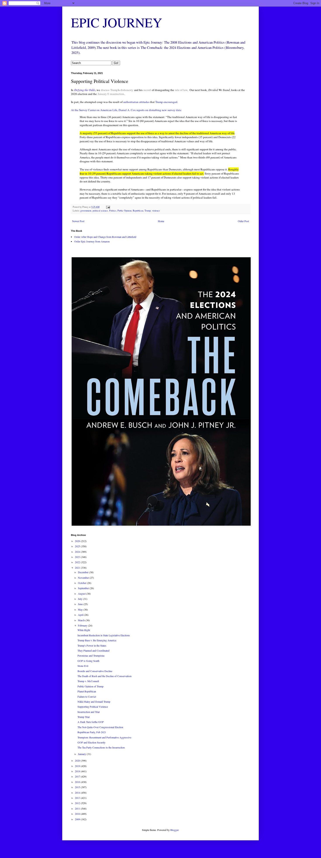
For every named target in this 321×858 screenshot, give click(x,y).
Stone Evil (83, 666)
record (147, 90)
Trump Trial (84, 717)
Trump (114, 90)
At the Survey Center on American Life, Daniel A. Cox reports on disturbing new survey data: (126, 110)
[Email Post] (108, 206)
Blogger (174, 830)
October (82, 583)
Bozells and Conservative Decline (95, 671)
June (80, 604)
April (81, 614)
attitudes (144, 102)
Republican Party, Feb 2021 (92, 732)
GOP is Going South (88, 660)
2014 (78, 792)
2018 (78, 771)
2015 (78, 787)
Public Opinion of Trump (91, 686)
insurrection (117, 94)
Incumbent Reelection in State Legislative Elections (104, 635)
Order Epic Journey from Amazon (92, 241)
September (84, 588)
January (82, 754)
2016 (78, 782)
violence (156, 210)
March (81, 620)
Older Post (243, 221)
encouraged (170, 102)
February (83, 625)
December (83, 572)
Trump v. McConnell (88, 681)
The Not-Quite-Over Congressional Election (100, 727)
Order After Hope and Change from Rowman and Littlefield (105, 237)
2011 (78, 808)
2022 (78, 562)
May (80, 609)
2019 (78, 766)
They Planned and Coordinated (93, 650)
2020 (78, 760)
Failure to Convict (87, 696)
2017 (78, 776)
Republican (138, 210)
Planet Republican (87, 691)
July (80, 599)
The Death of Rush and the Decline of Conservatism (104, 676)
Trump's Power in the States (92, 645)
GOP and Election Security (91, 742)
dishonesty (126, 90)
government (85, 210)
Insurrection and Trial (89, 712)
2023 (78, 557)
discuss (105, 90)
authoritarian (130, 102)
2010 (78, 813)
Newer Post (78, 221)
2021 (78, 567)
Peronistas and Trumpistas (91, 655)
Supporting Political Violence (93, 706)
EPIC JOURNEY (116, 22)
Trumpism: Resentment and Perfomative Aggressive (104, 737)
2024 (78, 551)
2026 (78, 541)
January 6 (103, 94)
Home (161, 221)
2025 (78, 546)
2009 (78, 819)
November (84, 577)
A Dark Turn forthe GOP (91, 722)
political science (100, 210)
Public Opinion (124, 210)
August (82, 593)
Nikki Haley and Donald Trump (94, 701)
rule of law (181, 90)
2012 (78, 803)
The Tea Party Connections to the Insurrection (101, 747)
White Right (84, 630)
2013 (78, 798)
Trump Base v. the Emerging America (97, 640)
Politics (112, 210)
